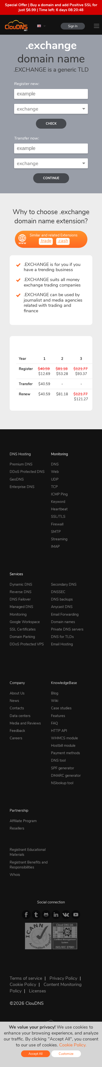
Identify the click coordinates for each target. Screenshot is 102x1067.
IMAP (55, 546)
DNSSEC (58, 591)
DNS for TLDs (62, 636)
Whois (15, 874)
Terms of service (26, 978)
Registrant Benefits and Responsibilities (29, 865)
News (14, 700)
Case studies (61, 708)
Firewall (57, 524)
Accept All (35, 1054)
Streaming (59, 539)
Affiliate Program (23, 820)
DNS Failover (20, 599)
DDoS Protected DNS (27, 471)
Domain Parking (22, 636)
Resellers (17, 828)
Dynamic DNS (21, 584)
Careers (16, 738)
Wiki (54, 700)
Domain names (63, 621)
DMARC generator (66, 775)
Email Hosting (62, 644)
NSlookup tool (62, 782)
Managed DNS (21, 606)
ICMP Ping (59, 494)
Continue (51, 178)
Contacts (17, 708)
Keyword (58, 501)
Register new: (26, 84)
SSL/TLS (58, 516)
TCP (54, 486)
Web (55, 471)
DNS (55, 464)
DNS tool (58, 760)
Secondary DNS (63, 584)
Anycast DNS (62, 606)
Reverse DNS (20, 591)
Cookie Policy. (72, 1045)
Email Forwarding (64, 614)
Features (58, 715)
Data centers (20, 715)
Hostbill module (63, 745)
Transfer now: (26, 138)
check (51, 123)
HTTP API (59, 730)
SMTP (56, 531)
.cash (63, 241)
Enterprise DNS (22, 486)
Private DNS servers (67, 629)
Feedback (17, 730)
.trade (45, 241)
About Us (17, 693)
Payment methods (65, 752)
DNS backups (62, 599)
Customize (66, 1054)
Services (16, 574)
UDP (54, 479)
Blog (54, 693)
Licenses (37, 991)
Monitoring (59, 454)
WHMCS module (64, 738)
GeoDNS (17, 479)
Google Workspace (25, 621)
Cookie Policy (23, 984)
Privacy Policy (63, 978)
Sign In (72, 26)
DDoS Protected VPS (27, 644)
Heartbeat (59, 509)
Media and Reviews (25, 723)
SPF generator (62, 768)
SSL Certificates (23, 629)
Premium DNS (21, 464)
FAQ (54, 723)
